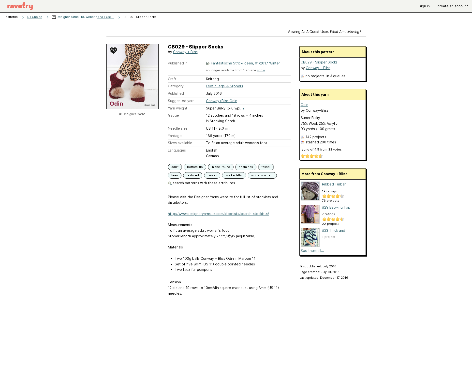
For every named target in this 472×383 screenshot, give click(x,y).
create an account (453, 6)
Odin (304, 105)
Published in (178, 63)
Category (176, 86)
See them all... (312, 250)
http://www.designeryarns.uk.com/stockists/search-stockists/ (218, 214)
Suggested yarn (181, 101)
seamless (246, 167)
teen (174, 175)
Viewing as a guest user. (324, 32)
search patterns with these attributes (203, 183)
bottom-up (195, 167)
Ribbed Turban (334, 184)
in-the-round (220, 167)
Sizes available (180, 143)
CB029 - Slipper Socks (319, 62)
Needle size (178, 128)
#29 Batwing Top (336, 207)
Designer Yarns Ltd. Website (85, 17)
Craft (172, 79)
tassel (266, 167)
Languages (177, 150)
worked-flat (234, 175)
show (261, 70)
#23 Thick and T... (337, 230)
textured (193, 175)
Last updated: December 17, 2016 (325, 277)
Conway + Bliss (185, 52)
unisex (212, 175)
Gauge (173, 115)
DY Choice (34, 17)
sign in (424, 6)
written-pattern (262, 175)
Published (176, 93)
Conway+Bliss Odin (221, 101)
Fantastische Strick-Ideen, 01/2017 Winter (245, 63)
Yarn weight (177, 108)
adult (174, 167)
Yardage (175, 136)
